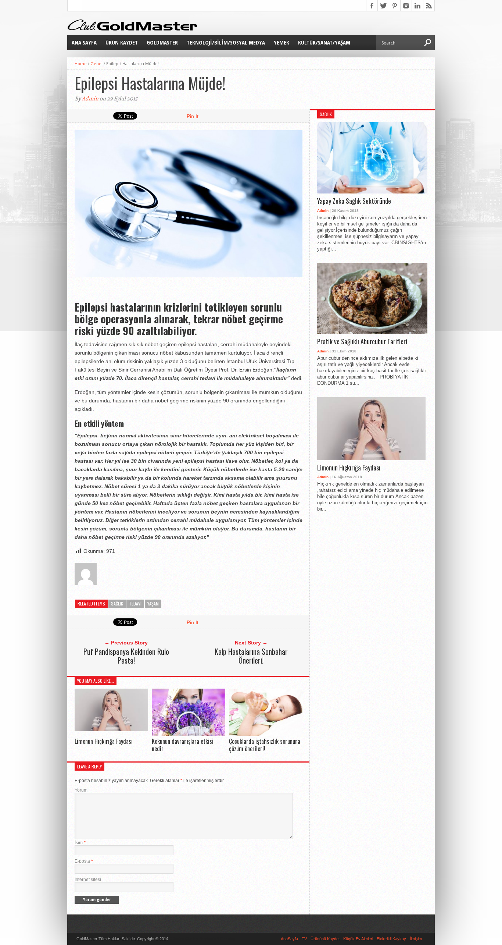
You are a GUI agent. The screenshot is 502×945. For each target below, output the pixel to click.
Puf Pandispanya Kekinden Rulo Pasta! (126, 656)
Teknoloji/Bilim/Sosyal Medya (226, 42)
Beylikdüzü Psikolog (217, 939)
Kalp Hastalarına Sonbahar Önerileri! (251, 656)
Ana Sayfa (84, 42)
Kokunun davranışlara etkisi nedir (183, 745)
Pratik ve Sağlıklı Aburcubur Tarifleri (362, 342)
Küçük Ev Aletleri (358, 939)
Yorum (81, 790)
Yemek (281, 42)
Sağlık (117, 603)
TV (304, 939)
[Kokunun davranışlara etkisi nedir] (188, 734)
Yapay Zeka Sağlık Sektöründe (354, 201)
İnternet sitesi (88, 879)
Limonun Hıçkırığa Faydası (104, 741)
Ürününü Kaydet (325, 939)
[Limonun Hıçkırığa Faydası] (111, 729)
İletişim (416, 939)
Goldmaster (162, 42)
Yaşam (153, 603)
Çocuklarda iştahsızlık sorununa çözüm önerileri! (264, 745)
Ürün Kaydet (121, 42)
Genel (96, 63)
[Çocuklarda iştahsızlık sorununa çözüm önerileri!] (265, 734)
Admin (90, 99)
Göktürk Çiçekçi (183, 939)
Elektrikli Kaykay (391, 939)
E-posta (84, 861)
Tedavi (135, 603)
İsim (80, 842)
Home (81, 63)
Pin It (192, 116)
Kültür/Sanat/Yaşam (324, 42)
